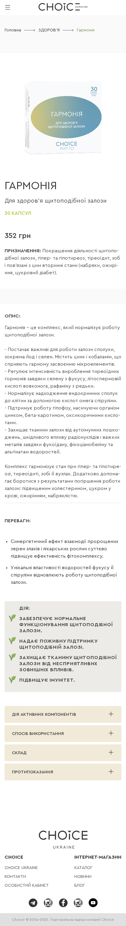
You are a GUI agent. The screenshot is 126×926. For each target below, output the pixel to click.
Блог (79, 885)
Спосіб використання (38, 734)
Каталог (83, 868)
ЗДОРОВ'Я (49, 30)
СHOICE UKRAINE (21, 868)
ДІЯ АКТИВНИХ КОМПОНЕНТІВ (44, 714)
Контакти (15, 877)
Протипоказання (32, 772)
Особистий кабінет (27, 885)
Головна (13, 30)
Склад (19, 753)
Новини (82, 877)
